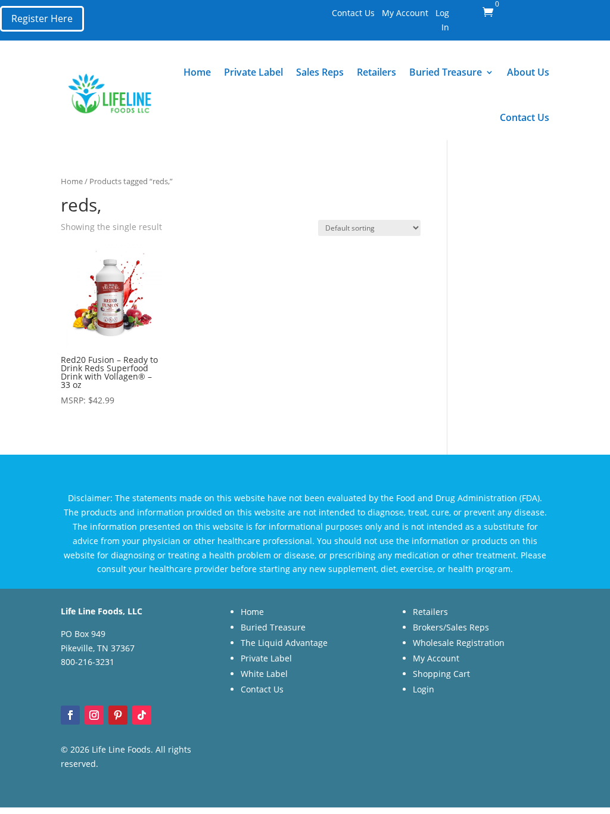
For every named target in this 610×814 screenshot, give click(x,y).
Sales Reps (320, 72)
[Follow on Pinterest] (117, 715)
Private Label (253, 72)
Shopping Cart (441, 673)
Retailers (376, 72)
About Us (528, 72)
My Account (405, 12)
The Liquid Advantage (284, 642)
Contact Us (353, 12)
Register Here (42, 18)
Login (423, 689)
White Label (264, 673)
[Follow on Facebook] (70, 715)
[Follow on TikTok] (141, 715)
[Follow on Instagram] (94, 715)
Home (197, 72)
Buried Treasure (445, 72)
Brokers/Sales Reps (451, 627)
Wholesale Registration (459, 642)
